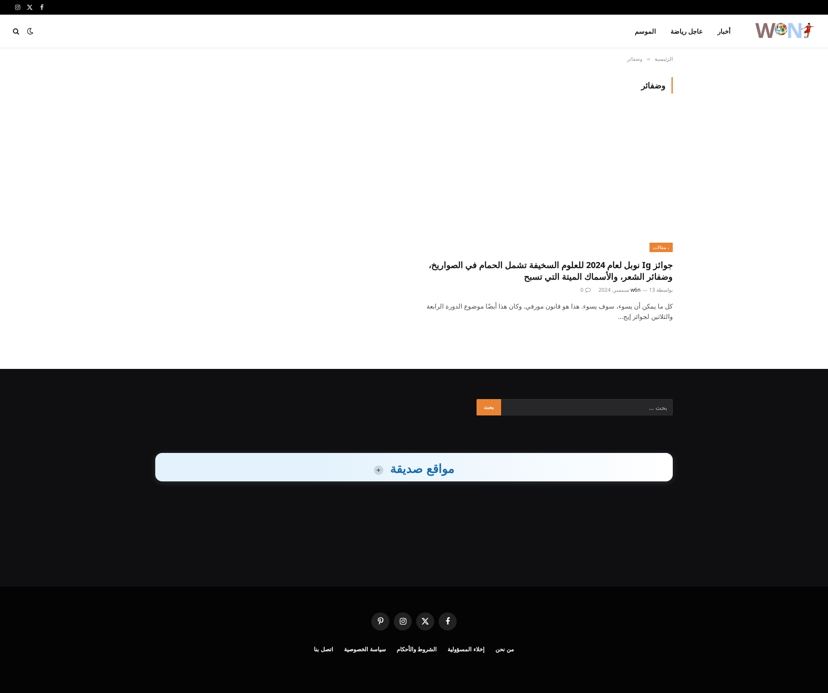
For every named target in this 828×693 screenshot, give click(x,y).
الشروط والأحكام (417, 649)
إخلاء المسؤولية (466, 649)
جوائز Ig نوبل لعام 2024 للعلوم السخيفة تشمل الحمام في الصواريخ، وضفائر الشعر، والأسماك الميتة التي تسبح (551, 270)
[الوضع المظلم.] (30, 31)
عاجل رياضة (687, 31)
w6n (635, 289)
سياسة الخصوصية (365, 649)
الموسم (645, 31)
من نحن (505, 649)
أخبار (724, 31)
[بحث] (17, 31)
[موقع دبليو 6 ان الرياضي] (784, 31)
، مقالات (661, 247)
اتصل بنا (323, 649)
